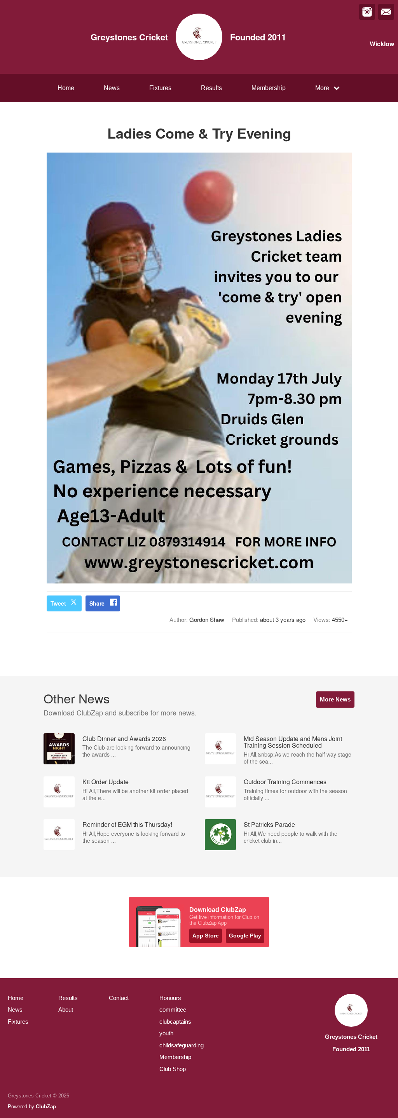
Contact (119, 998)
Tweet (58, 603)
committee (172, 1009)
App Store (205, 935)
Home (66, 88)
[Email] (386, 12)
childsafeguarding (181, 1045)
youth (166, 1033)
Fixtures (160, 88)
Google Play (245, 935)
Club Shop (172, 1069)
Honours (170, 998)
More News (335, 699)
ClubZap (46, 1106)
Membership (268, 88)
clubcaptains (175, 1021)
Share (97, 603)
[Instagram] (367, 12)
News (112, 88)
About (65, 1009)
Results (211, 88)
